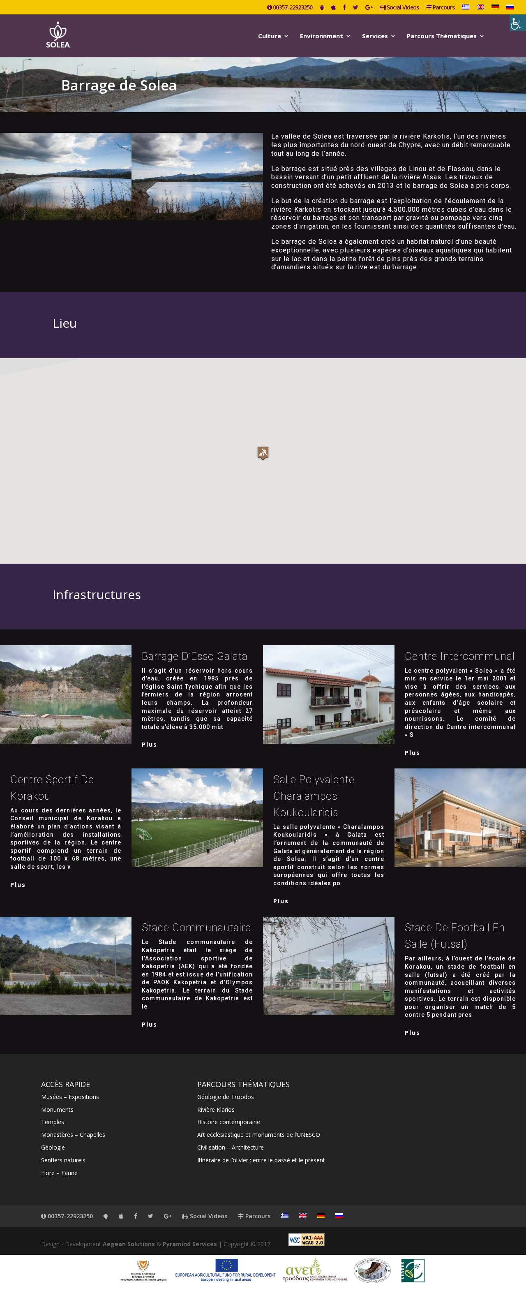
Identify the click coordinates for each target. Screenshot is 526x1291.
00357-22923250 (292, 8)
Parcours (442, 8)
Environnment (321, 36)
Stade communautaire (196, 928)
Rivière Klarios (216, 1109)
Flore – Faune (59, 1173)
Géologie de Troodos (225, 1097)
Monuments (57, 1109)
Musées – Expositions (70, 1097)
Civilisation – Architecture (230, 1147)
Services (375, 36)
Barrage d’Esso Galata (195, 656)
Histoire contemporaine (228, 1122)
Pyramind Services (190, 1244)
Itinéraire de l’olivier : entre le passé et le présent (261, 1160)
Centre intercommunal (460, 656)
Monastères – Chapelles (73, 1134)
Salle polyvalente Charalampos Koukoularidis (314, 796)
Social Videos (402, 8)
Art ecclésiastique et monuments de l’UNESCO (258, 1134)
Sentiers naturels (63, 1160)
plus (149, 744)
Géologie (53, 1147)
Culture (269, 36)
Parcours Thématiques (442, 36)
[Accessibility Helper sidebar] (518, 22)
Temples (52, 1122)
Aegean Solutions (129, 1244)
